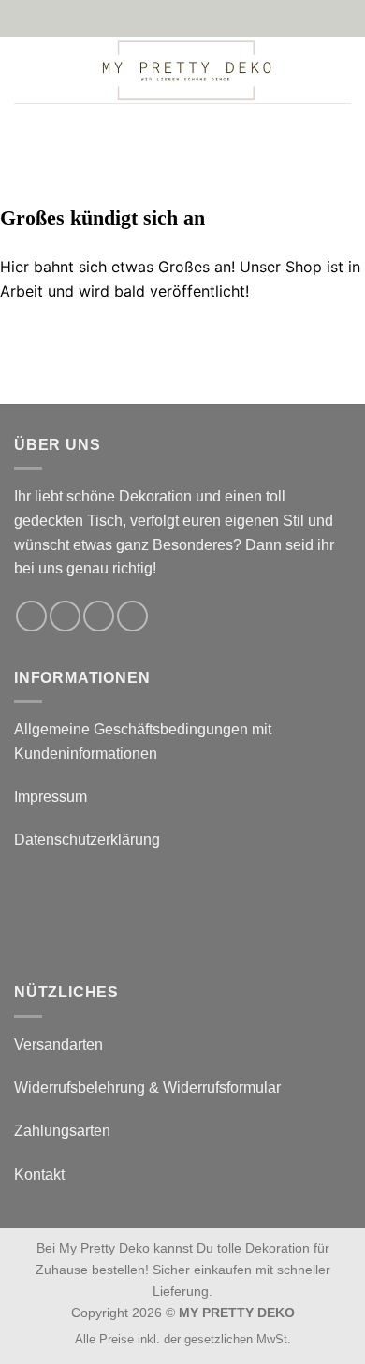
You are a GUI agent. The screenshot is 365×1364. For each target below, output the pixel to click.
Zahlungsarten (62, 1131)
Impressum (50, 797)
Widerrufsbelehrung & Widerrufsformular (147, 1088)
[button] (25, 70)
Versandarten (58, 1044)
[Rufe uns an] (132, 616)
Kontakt (39, 1175)
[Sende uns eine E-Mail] (98, 616)
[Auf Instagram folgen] (65, 616)
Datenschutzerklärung (87, 840)
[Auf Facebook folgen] (31, 616)
